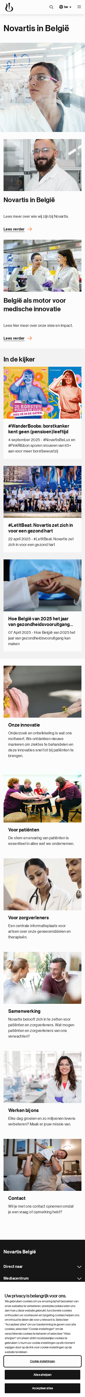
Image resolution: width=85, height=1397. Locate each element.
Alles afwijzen (42, 1374)
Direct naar (79, 1267)
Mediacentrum (79, 1279)
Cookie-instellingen (42, 1361)
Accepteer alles (42, 1388)
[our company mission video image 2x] (42, 165)
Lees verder (14, 229)
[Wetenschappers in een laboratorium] (42, 266)
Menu (79, 7)
